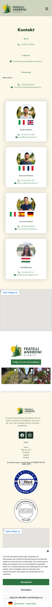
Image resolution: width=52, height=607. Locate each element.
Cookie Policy (19, 603)
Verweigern (26, 590)
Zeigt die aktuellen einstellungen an (26, 597)
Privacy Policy (31, 603)
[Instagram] (29, 435)
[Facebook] (22, 435)
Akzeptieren (26, 582)
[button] (47, 551)
